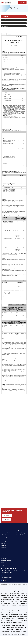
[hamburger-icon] (14, 2)
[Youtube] (3, 580)
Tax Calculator (5, 26)
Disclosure (12, 633)
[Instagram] (5, 580)
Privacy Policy (18, 633)
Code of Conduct (6, 634)
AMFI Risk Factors (21, 634)
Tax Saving (4, 19)
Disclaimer (7, 633)
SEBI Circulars (14, 634)
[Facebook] (1, 580)
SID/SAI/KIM (24, 633)
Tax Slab (4, 23)
